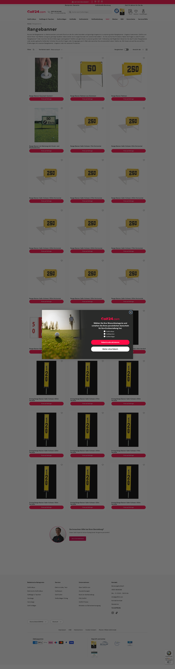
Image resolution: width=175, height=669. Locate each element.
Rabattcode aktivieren (110, 342)
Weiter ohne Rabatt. (110, 349)
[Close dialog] (130, 312)
